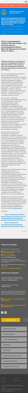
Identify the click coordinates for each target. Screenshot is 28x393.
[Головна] (3, 12)
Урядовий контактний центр (11, 366)
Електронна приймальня (9, 255)
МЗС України (7, 345)
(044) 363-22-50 (5, 249)
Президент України (9, 334)
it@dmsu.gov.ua (17, 208)
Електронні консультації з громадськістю (11, 29)
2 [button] (15, 324)
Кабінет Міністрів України (10, 339)
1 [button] (13, 324)
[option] (11, 320)
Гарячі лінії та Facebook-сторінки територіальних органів (11, 252)
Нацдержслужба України (10, 361)
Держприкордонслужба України (12, 355)
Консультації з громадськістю (16, 26)
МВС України (7, 350)
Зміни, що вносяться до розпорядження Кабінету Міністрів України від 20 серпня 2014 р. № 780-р (13, 224)
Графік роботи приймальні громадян (11, 268)
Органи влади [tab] (10, 320)
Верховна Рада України (10, 329)
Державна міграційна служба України (16, 12)
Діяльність (3, 26)
